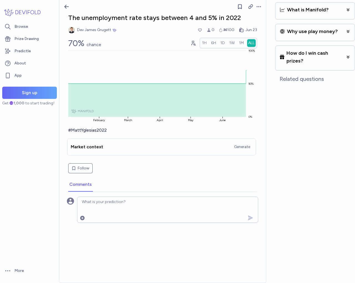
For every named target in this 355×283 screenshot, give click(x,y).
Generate (242, 146)
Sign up (29, 92)
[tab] (80, 185)
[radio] (204, 43)
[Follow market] (239, 6)
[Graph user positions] (193, 43)
